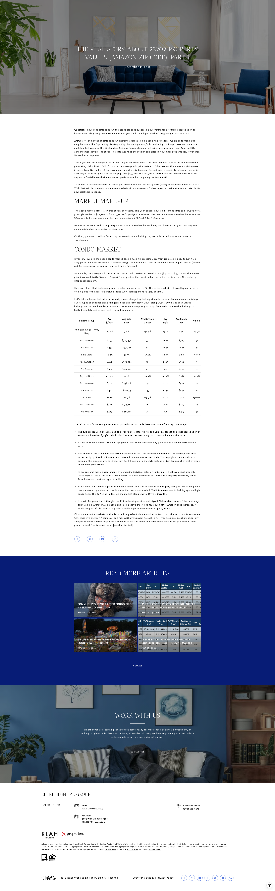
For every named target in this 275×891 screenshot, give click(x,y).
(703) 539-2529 (191, 808)
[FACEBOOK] (184, 878)
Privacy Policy (165, 877)
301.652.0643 (110, 849)
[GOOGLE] (230, 878)
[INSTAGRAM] (192, 878)
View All (138, 666)
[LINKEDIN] (200, 878)
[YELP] (207, 878)
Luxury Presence (108, 877)
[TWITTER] (215, 878)
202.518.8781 (132, 849)
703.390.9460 (155, 849)
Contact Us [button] (137, 752)
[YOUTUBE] (223, 878)
